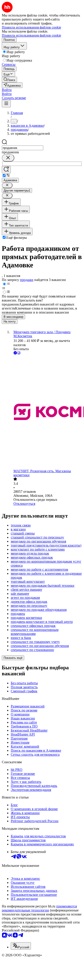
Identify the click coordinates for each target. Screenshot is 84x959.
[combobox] (22, 148)
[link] (9, 79)
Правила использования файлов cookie (31, 35)
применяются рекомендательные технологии (39, 908)
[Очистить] (8, 158)
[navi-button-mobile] (6, 103)
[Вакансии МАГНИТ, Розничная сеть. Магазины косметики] (46, 412)
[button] (7, 90)
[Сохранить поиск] (6, 169)
